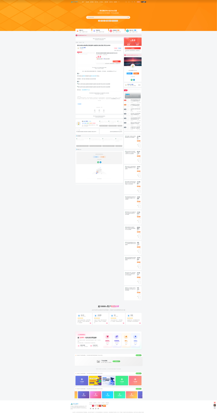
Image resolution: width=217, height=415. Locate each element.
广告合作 (99, 402)
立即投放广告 (116, 361)
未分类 (80, 42)
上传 (99, 20)
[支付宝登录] (100, 162)
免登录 (110, 20)
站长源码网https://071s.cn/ (111, 71)
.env (104, 20)
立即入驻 (139, 355)
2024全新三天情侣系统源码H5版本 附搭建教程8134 (135, 114)
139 (85, 123)
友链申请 (90, 402)
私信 (120, 48)
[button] (215, 30)
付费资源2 (139, 216)
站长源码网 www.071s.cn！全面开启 (132, 55)
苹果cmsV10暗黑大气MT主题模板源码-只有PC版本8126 (135, 123)
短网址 (84, 76)
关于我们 (103, 402)
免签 (107, 20)
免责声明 (94, 402)
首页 (77, 42)
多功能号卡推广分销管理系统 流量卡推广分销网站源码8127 (135, 128)
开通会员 (144, 1)
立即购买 (116, 61)
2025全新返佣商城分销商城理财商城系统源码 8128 (135, 118)
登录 (96, 156)
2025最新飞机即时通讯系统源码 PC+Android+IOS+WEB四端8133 (136, 110)
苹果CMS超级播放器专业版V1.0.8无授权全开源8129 (135, 100)
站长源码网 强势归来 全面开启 (83, 35)
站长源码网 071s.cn (86, 89)
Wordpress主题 (115, 20)
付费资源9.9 (139, 140)
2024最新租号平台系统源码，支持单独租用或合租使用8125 (135, 105)
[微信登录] (98, 162)
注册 (103, 156)
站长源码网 (97, 404)
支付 (102, 20)
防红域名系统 (93, 76)
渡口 (80, 47)
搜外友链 (107, 404)
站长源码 (101, 404)
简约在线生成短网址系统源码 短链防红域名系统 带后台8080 (93, 45)
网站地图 (107, 402)
